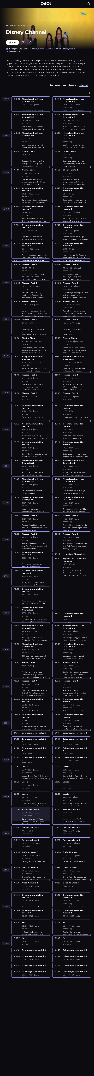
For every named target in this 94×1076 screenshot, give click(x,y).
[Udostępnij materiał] (30, 42)
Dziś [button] (51, 85)
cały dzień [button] (83, 85)
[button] (89, 92)
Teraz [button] (57, 85)
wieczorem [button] (72, 85)
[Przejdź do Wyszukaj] (89, 4)
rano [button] (64, 85)
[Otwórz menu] (5, 4)
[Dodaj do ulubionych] (23, 42)
